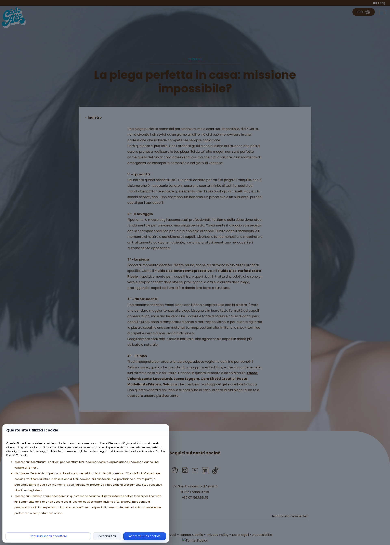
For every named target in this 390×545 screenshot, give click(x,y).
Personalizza (107, 536)
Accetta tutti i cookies (144, 536)
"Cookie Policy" (136, 473)
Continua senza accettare (48, 536)
